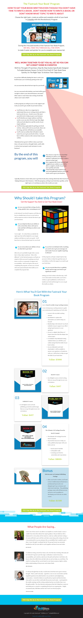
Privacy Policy (47, 616)
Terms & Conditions (37, 616)
